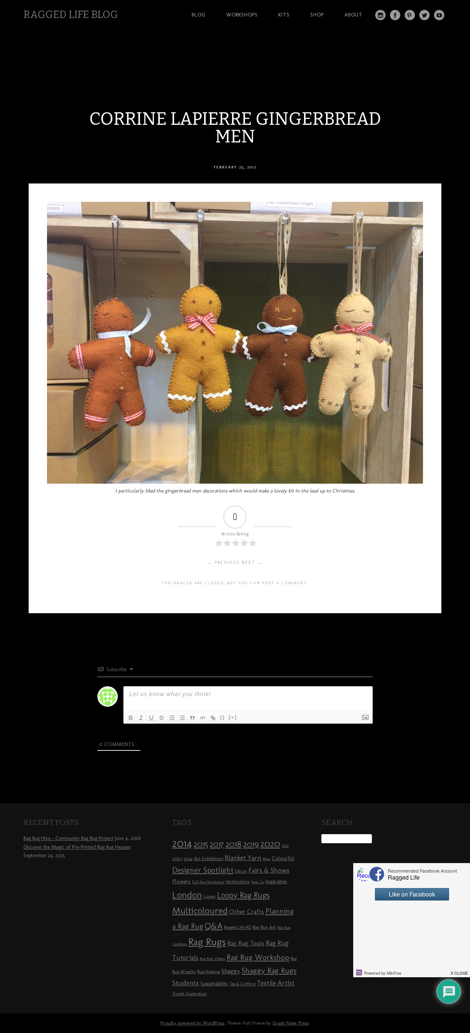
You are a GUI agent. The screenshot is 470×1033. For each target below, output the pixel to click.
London (187, 895)
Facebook (395, 15)
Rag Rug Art (264, 927)
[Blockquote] (192, 717)
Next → (252, 562)
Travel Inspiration (189, 993)
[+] (233, 717)
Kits (284, 14)
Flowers (181, 881)
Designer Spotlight (203, 869)
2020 (270, 844)
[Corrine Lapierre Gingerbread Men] (235, 481)
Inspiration (276, 882)
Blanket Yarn (243, 858)
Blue (266, 858)
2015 (201, 844)
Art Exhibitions (208, 858)
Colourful (283, 858)
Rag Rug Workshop (258, 957)
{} (222, 717)
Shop (317, 14)
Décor (241, 871)
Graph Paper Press (290, 1023)
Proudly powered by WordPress (192, 1023)
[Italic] (141, 717)
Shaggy (230, 971)
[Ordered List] (172, 717)
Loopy (209, 896)
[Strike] (161, 717)
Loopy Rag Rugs (243, 895)
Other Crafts (246, 911)
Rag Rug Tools (245, 943)
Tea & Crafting (242, 983)
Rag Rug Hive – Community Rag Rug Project (68, 838)
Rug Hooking (208, 971)
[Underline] (151, 717)
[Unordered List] (182, 717)
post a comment (284, 582)
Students (185, 983)
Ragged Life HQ (237, 927)
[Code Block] (203, 717)
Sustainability (214, 984)
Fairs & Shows (269, 870)
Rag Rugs (207, 942)
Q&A (214, 926)
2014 (182, 843)
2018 (233, 844)
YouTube (439, 15)
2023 (177, 858)
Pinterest (410, 15)
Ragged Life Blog (71, 14)
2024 (188, 858)
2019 (251, 844)
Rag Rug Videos (212, 958)
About (353, 14)
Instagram (380, 15)
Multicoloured (200, 910)
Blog (199, 14)
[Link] (213, 717)
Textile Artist (275, 983)
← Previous (224, 562)
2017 (217, 844)
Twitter (424, 15)
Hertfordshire (237, 881)
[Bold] (131, 717)
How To (257, 882)
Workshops (242, 14)
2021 (285, 845)
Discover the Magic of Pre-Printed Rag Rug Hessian (77, 847)
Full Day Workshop (208, 882)
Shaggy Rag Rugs (269, 970)
